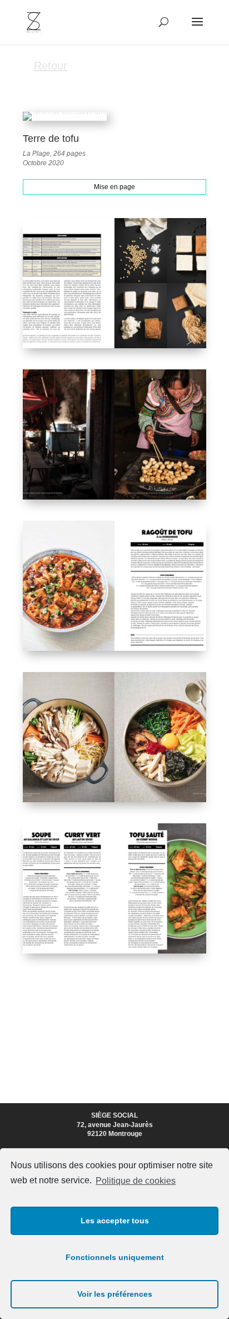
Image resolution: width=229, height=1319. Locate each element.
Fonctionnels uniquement (115, 1257)
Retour (50, 66)
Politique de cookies (136, 1180)
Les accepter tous (115, 1220)
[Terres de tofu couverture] (65, 121)
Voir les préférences (114, 1294)
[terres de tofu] (114, 348)
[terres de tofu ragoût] (114, 499)
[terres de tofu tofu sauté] (114, 802)
